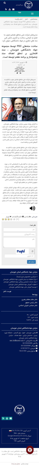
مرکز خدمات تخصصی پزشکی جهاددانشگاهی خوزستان (20, 282)
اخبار (26, 19)
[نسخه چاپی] (20, 73)
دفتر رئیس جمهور (31, 302)
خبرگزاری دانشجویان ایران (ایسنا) (27, 276)
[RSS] (6, 9)
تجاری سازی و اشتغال (19, 71)
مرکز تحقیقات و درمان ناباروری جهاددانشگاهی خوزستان (20, 279)
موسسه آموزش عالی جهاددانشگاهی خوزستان (23, 287)
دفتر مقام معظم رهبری (29, 299)
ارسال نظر (31, 262)
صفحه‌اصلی (33, 19)
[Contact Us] (13, 9)
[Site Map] (9, 9)
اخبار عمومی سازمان (19, 68)
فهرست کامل (7, 291)
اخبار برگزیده (18, 19)
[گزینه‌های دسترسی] (30, 450)
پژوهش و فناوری (19, 70)
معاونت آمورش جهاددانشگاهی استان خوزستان (22, 284)
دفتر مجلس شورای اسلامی (28, 305)
